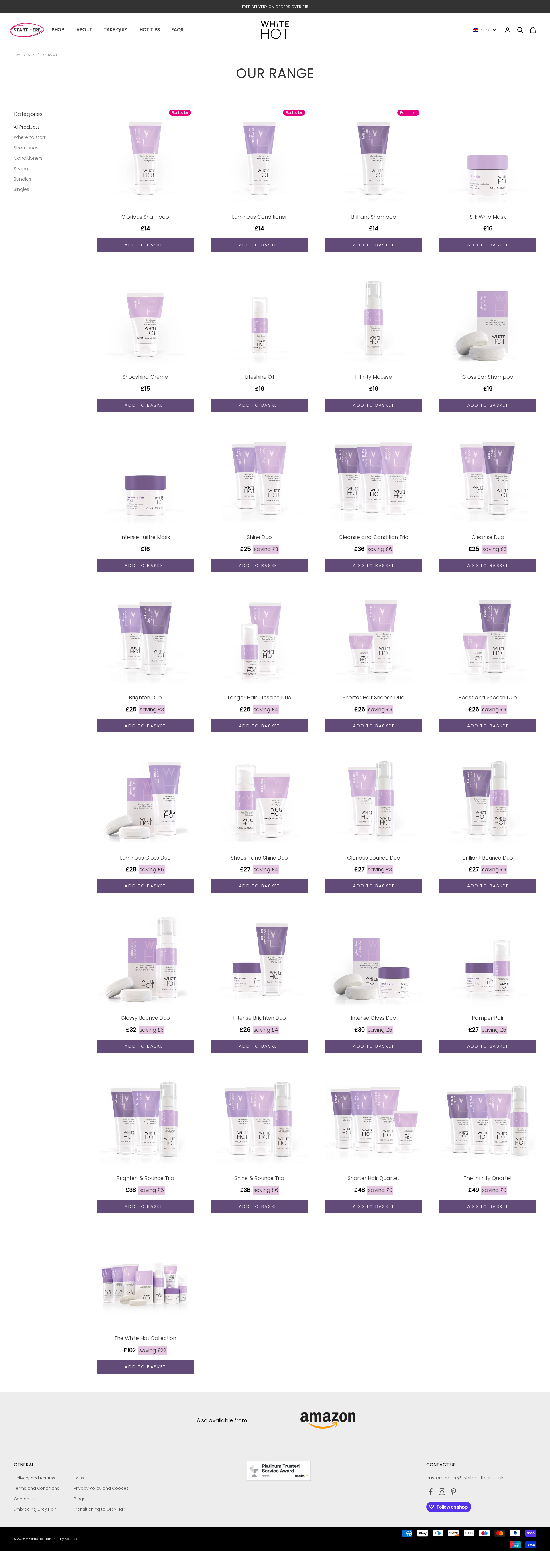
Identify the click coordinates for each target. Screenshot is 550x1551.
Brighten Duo (145, 697)
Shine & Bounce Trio (259, 1178)
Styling (21, 168)
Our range (50, 55)
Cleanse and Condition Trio (373, 537)
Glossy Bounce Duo (145, 1018)
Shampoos (26, 147)
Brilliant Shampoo (373, 216)
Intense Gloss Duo (373, 1018)
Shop (58, 29)
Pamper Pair (488, 1018)
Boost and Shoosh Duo (488, 697)
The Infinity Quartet (488, 1178)
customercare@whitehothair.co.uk (464, 1478)
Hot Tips (150, 29)
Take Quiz (115, 29)
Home (18, 55)
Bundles (22, 179)
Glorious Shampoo (145, 216)
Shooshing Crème (145, 376)
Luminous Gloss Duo (145, 857)
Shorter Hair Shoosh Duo (373, 697)
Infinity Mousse (373, 376)
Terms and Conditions (36, 1488)
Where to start (30, 137)
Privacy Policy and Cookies (101, 1488)
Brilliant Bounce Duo (488, 857)
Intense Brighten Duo (259, 1018)
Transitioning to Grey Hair (99, 1509)
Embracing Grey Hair (35, 1509)
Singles (21, 189)
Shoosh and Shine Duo (259, 857)
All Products (27, 127)
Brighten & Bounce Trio (145, 1178)
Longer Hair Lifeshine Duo (259, 697)
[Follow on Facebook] (430, 1491)
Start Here (27, 30)
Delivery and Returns (34, 1478)
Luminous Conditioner (259, 216)
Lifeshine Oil (259, 376)
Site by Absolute (66, 1538)
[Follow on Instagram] (442, 1491)
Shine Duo (259, 537)
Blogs (79, 1499)
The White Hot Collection (145, 1338)
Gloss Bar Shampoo (487, 376)
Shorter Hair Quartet (373, 1178)
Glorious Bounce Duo (373, 857)
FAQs (177, 29)
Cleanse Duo (488, 537)
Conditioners (28, 158)
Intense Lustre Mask (145, 537)
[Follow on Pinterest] (453, 1491)
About (84, 29)
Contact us (25, 1499)
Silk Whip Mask (488, 216)
